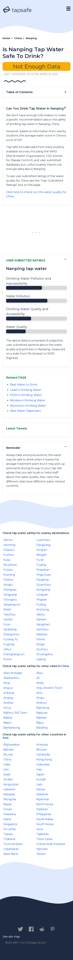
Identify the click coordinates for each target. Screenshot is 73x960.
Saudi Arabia (44, 819)
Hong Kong (44, 759)
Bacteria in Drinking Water (28, 405)
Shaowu (9, 549)
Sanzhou (42, 629)
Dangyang (43, 545)
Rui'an (7, 659)
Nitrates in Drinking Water (27, 400)
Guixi (6, 624)
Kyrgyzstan (11, 784)
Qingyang (10, 594)
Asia (5, 737)
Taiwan (8, 834)
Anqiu (40, 697)
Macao (40, 789)
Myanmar (42, 799)
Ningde (41, 554)
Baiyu (40, 722)
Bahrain (8, 749)
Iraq (39, 769)
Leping (41, 659)
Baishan (41, 717)
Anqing (8, 697)
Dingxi (40, 644)
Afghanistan (11, 744)
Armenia (42, 744)
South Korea (44, 824)
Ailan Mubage (12, 673)
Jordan (8, 779)
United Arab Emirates (50, 844)
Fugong (8, 644)
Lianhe (7, 619)
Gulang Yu (10, 639)
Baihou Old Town (15, 712)
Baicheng (42, 707)
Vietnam (42, 849)
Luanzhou (43, 540)
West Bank (10, 854)
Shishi (7, 609)
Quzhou (42, 649)
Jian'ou (8, 540)
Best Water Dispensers (25, 410)
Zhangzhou (11, 634)
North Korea (44, 804)
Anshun (41, 702)
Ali (38, 678)
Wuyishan (10, 564)
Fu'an (40, 559)
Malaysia (9, 794)
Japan (40, 774)
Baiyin (7, 722)
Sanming (9, 545)
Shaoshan (43, 569)
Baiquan (42, 712)
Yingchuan (43, 574)
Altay (6, 683)
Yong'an (41, 549)
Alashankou (11, 678)
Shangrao (9, 589)
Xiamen (41, 619)
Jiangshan (43, 624)
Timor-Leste (44, 839)
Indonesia (42, 764)
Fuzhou (8, 554)
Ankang (8, 692)
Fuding (41, 604)
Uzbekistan (11, 849)
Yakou (40, 614)
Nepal (7, 804)
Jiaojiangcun (11, 604)
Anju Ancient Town (49, 687)
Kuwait (41, 779)
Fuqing (41, 564)
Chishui (8, 579)
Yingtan (41, 599)
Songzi (8, 584)
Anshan (8, 702)
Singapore (10, 824)
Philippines (43, 814)
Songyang (43, 589)
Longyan (42, 594)
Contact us (15, 918)
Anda (39, 683)
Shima (40, 639)
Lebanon (9, 789)
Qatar (7, 819)
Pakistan (42, 809)
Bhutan (41, 749)
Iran (6, 769)
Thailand (9, 839)
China (65, 666)
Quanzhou (43, 584)
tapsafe (21, 10)
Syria (39, 829)
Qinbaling (10, 629)
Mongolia (9, 799)
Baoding (42, 727)
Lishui (7, 649)
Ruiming (9, 574)
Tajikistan (42, 834)
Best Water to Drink (23, 384)
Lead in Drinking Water (25, 390)
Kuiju (7, 559)
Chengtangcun (13, 654)
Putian (8, 569)
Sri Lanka (9, 829)
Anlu (39, 692)
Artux (7, 707)
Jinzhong (42, 609)
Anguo (8, 687)
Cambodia (43, 754)
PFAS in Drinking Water (26, 395)
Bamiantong (11, 727)
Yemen (41, 854)
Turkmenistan (13, 844)
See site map (11, 936)
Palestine (9, 814)
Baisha (7, 717)
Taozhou (9, 614)
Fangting (42, 579)
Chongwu (10, 599)
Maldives (42, 794)
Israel (7, 774)
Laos (39, 784)
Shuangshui (44, 654)
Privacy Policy (41, 918)
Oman (7, 809)
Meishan (42, 634)
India (6, 764)
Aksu (39, 673)
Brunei (8, 754)
